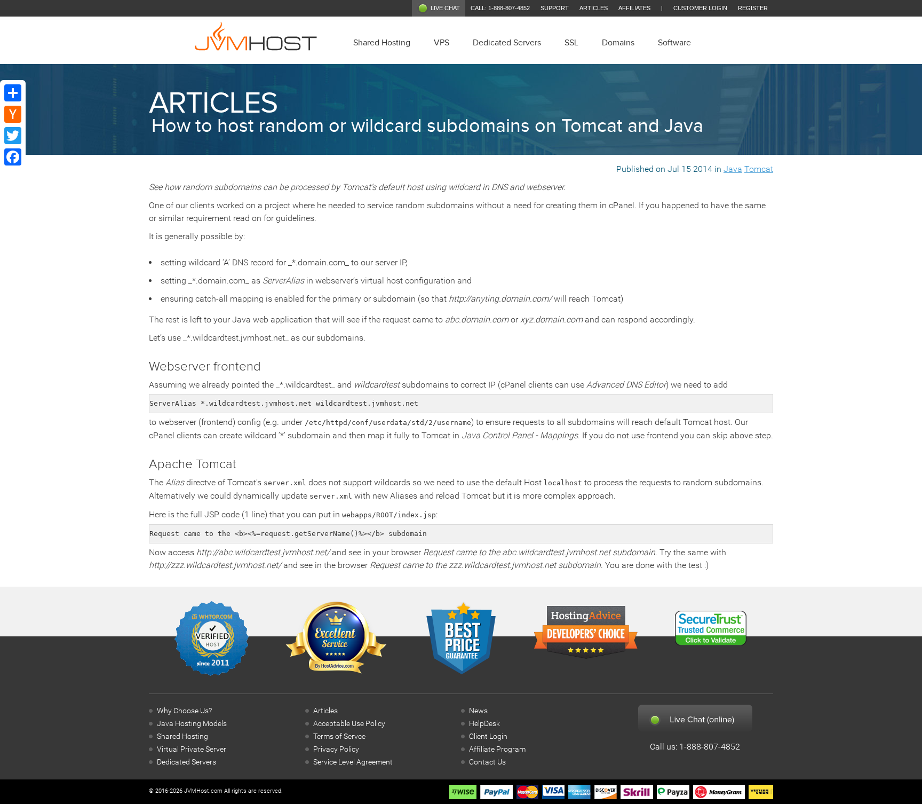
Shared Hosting (381, 43)
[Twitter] (12, 135)
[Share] (12, 93)
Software (674, 43)
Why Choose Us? (184, 710)
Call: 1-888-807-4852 (500, 8)
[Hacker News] (12, 114)
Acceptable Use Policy (349, 723)
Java (733, 169)
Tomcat (758, 169)
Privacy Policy (336, 749)
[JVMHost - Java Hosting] (256, 37)
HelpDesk (484, 723)
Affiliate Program (497, 749)
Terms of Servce (339, 736)
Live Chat (445, 8)
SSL (571, 43)
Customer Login (700, 8)
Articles (593, 8)
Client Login (488, 736)
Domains (618, 43)
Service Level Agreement (353, 762)
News (478, 710)
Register (753, 8)
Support (555, 8)
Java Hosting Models (192, 723)
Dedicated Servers (507, 43)
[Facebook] (12, 157)
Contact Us (487, 762)
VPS (441, 43)
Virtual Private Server (191, 749)
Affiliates (634, 8)
